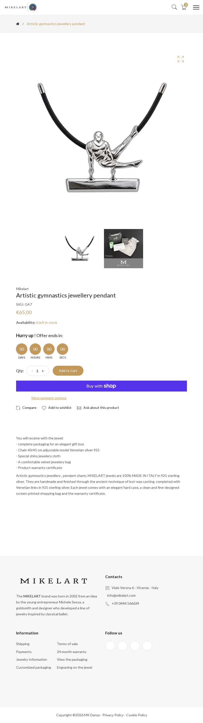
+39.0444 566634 (125, 603)
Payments (24, 652)
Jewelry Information (31, 659)
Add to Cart (68, 370)
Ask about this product (101, 407)
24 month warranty (71, 652)
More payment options (49, 398)
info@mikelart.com (121, 595)
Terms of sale (67, 644)
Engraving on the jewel (74, 667)
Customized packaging (33, 667)
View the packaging (72, 659)
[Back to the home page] (17, 24)
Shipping (22, 644)
